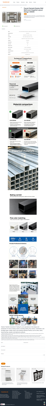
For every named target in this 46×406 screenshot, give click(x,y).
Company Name (26, 342)
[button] (21, 7)
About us (30, 2)
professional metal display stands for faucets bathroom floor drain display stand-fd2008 (22, 383)
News (27, 2)
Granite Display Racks (15, 395)
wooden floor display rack (28, 394)
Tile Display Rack (27, 392)
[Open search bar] (45, 2)
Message (2, 353)
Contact (34, 2)
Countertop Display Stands (15, 392)
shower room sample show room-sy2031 (38, 382)
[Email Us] (44, 404)
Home (14, 2)
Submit (3, 363)
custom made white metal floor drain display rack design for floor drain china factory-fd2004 (7, 383)
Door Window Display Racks (16, 394)
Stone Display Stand (27, 395)
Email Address (3, 346)
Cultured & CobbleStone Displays (16, 393)
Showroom (23, 2)
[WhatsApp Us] (44, 402)
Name (2, 342)
